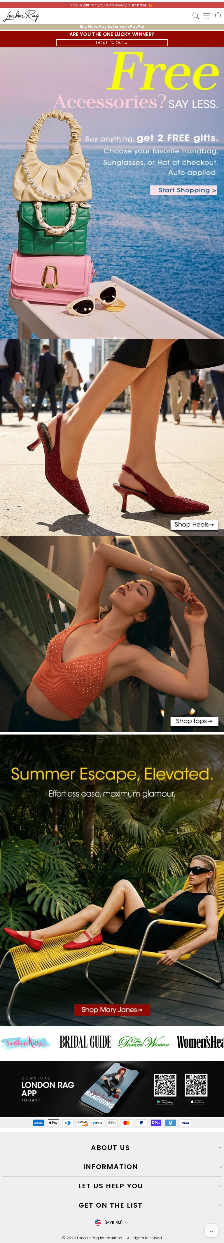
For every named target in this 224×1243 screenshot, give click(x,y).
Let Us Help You (110, 1186)
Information (110, 1166)
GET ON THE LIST (111, 1205)
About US (110, 1147)
